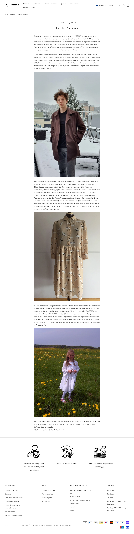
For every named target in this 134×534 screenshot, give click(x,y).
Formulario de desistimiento (14, 515)
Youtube (110, 498)
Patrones (26, 4)
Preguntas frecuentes (11, 490)
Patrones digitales (47, 494)
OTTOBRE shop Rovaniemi (14, 498)
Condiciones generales (12, 501)
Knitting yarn (37, 4)
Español (111, 5)
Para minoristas (10, 512)
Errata (72, 511)
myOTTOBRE (72, 23)
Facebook (110, 494)
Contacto (8, 494)
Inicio (6, 14)
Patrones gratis (47, 498)
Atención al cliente (29, 7)
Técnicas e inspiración (50, 4)
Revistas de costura (48, 490)
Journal (63, 4)
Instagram (110, 490)
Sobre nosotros (74, 4)
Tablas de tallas (75, 497)
